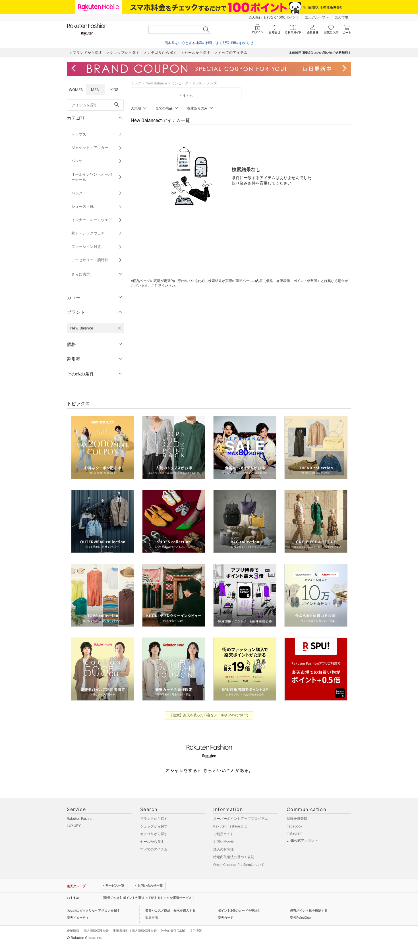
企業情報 (73, 931)
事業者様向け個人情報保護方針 (135, 931)
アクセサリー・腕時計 (89, 260)
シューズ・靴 (82, 206)
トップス (78, 134)
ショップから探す (153, 826)
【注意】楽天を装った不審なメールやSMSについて (209, 715)
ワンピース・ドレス (186, 83)
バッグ (76, 193)
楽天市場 (341, 17)
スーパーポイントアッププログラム (240, 818)
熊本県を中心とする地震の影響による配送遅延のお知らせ (209, 43)
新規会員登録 (297, 818)
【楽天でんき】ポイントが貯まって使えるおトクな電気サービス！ (148, 898)
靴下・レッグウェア (88, 233)
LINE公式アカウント (302, 840)
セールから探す (152, 841)
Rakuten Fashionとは (230, 826)
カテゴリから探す (153, 834)
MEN (95, 89)
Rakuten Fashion (80, 818)
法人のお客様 (223, 849)
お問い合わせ (223, 841)
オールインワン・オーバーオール (91, 177)
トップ (136, 83)
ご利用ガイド (223, 834)
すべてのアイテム (153, 849)
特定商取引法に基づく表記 (233, 857)
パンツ (76, 161)
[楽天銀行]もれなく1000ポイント (273, 17)
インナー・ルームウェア (91, 219)
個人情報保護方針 (96, 931)
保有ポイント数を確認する (309, 910)
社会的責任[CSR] (173, 931)
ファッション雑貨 (86, 246)
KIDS (114, 89)
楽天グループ (315, 17)
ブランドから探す (153, 818)
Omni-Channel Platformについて (238, 864)
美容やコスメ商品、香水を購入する (170, 910)
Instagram (294, 833)
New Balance (156, 83)
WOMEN (76, 89)
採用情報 (195, 931)
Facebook (295, 826)
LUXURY (74, 825)
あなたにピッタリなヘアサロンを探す (93, 910)
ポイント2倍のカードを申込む (239, 910)
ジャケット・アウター (89, 147)
